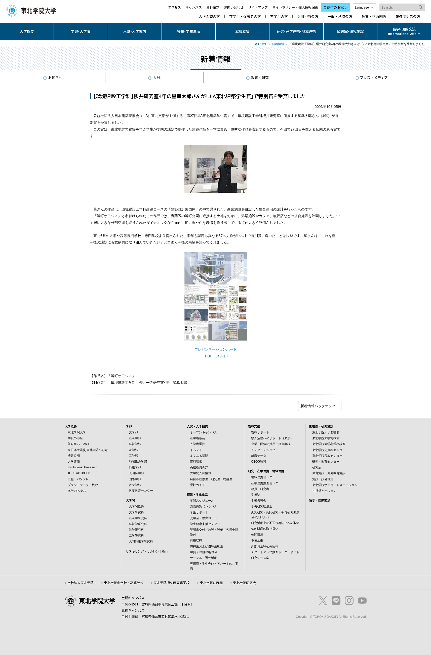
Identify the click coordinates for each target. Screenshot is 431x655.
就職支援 (243, 31)
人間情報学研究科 (141, 541)
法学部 (133, 449)
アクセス (174, 7)
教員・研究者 (260, 488)
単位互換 (257, 540)
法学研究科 (136, 529)
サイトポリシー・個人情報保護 (295, 7)
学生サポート (199, 512)
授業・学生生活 (188, 31)
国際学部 (135, 479)
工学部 (133, 455)
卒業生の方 (279, 16)
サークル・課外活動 (203, 557)
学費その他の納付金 (203, 552)
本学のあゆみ (77, 490)
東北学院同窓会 (244, 582)
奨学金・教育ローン (203, 518)
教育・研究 (260, 77)
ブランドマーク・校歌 (83, 484)
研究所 (316, 467)
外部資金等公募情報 (264, 546)
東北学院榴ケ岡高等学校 (171, 582)
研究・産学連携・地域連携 (296, 31)
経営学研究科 (138, 523)
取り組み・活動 (78, 443)
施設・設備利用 (322, 479)
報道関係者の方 (408, 16)
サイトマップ (258, 7)
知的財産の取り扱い (264, 528)
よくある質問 (199, 455)
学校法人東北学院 (80, 582)
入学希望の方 (209, 16)
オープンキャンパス (203, 432)
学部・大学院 (80, 31)
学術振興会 (258, 500)
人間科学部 (136, 473)
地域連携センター (263, 477)
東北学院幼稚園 (211, 582)
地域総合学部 (138, 461)
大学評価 (74, 461)
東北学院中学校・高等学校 (123, 582)
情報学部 (135, 467)
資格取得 (196, 540)
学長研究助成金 (261, 506)
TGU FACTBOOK (79, 473)
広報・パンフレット (81, 479)
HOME (262, 44)
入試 (156, 77)
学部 (129, 426)
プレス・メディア (374, 77)
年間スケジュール (202, 500)
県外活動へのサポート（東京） (272, 438)
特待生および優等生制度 (206, 546)
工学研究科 (136, 535)
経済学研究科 (138, 518)
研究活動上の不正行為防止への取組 (275, 522)
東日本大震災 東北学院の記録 (88, 449)
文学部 (133, 432)
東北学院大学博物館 (325, 438)
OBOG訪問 (258, 461)
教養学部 (135, 484)
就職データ (258, 455)
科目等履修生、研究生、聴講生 (211, 479)
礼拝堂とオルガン (324, 490)
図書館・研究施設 (350, 31)
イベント (196, 449)
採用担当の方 (307, 16)
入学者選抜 (197, 443)
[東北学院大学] (31, 10)
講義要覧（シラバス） (205, 506)
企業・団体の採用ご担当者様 (270, 443)
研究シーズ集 (260, 557)
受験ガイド (197, 484)
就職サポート (260, 432)
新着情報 (278, 44)
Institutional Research (82, 467)
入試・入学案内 (134, 31)
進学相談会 (197, 438)
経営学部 (135, 443)
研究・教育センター (325, 461)
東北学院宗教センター (327, 455)
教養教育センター (141, 490)
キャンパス (193, 7)
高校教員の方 (199, 467)
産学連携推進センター (266, 483)
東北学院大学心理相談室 (328, 443)
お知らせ (55, 77)
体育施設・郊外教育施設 (328, 473)
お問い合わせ (234, 7)
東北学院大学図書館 (325, 432)
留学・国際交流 (319, 500)
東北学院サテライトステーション (335, 484)
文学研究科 (136, 512)
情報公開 (74, 455)
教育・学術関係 (374, 16)
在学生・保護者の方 (245, 16)
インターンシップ (263, 449)
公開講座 (257, 534)
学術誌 (255, 494)
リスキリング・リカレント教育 (147, 551)
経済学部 (135, 438)
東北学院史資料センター (328, 449)
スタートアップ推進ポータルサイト (275, 552)
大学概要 (27, 31)
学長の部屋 (75, 438)
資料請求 (212, 7)
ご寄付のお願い (335, 7)
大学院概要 (136, 506)
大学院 (130, 500)
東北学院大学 (77, 432)
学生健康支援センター (205, 523)
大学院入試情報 (200, 473)
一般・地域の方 (340, 16)
